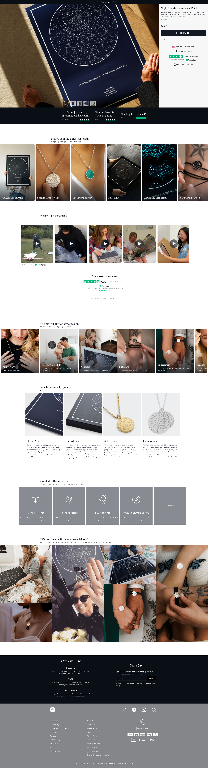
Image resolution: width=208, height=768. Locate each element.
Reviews (53, 736)
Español (106, 755)
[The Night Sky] (52, 709)
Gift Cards (53, 732)
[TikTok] (124, 710)
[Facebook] (134, 710)
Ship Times (54, 743)
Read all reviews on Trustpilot (104, 290)
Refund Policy (55, 740)
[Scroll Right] (204, 173)
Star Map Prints (55, 751)
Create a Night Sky (56, 725)
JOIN (151, 678)
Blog (51, 747)
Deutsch (99, 755)
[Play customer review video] (37, 244)
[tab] (66, 103)
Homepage (54, 721)
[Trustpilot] (190, 60)
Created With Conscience (59, 728)
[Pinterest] (154, 710)
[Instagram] (144, 710)
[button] (183, 40)
